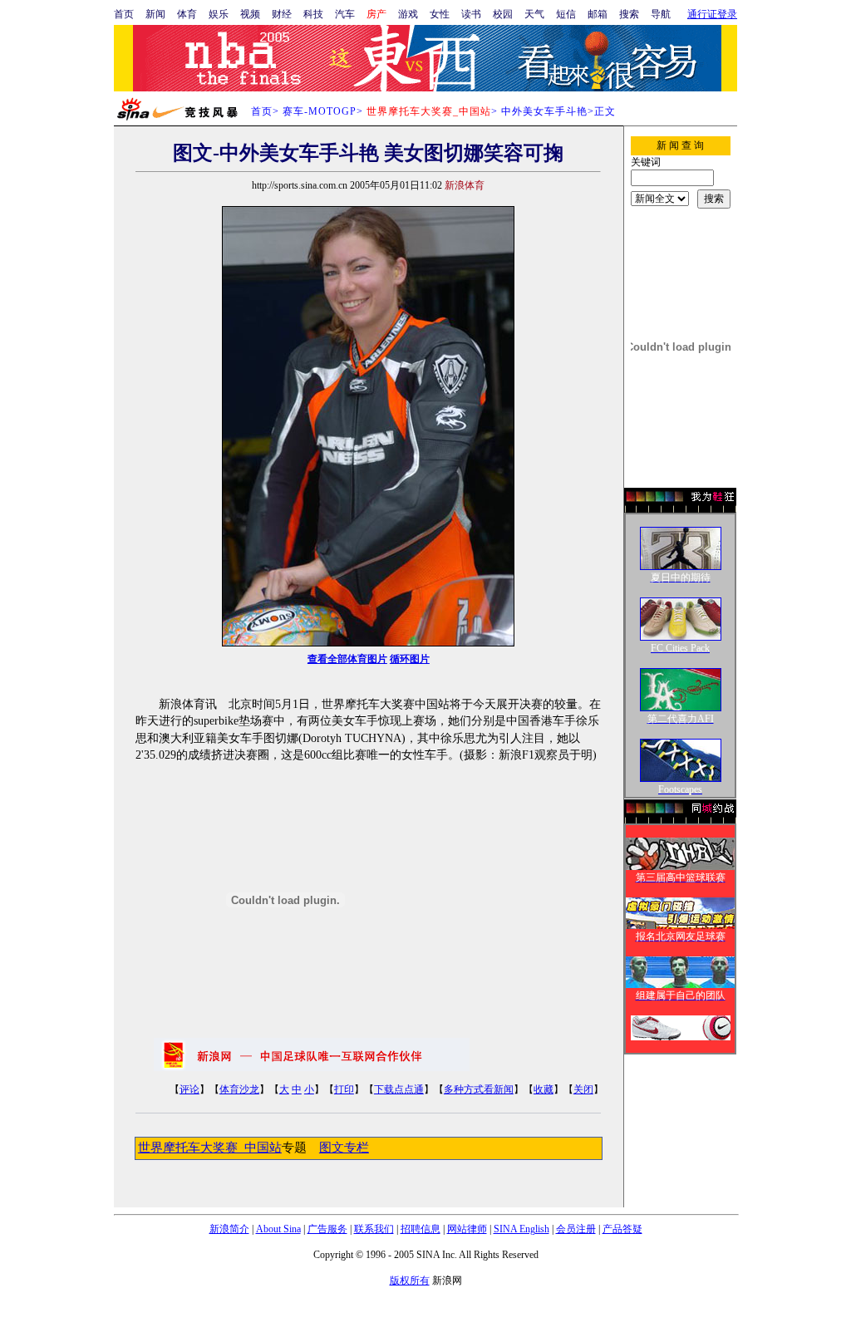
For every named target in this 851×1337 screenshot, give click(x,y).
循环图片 (410, 659)
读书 (471, 14)
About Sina (278, 1229)
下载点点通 (399, 1089)
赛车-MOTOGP (320, 111)
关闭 (583, 1089)
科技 (313, 14)
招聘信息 (420, 1229)
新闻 (155, 14)
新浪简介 (229, 1229)
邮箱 (598, 14)
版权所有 (410, 1280)
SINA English (521, 1229)
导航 (661, 14)
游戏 (408, 14)
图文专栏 (344, 1147)
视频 (250, 14)
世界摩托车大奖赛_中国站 (210, 1147)
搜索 (629, 14)
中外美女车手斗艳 (544, 111)
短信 (566, 14)
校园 (503, 14)
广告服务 (327, 1229)
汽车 (345, 14)
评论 (189, 1089)
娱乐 (219, 14)
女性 (440, 14)
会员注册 (576, 1229)
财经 (282, 14)
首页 (124, 14)
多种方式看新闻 (479, 1089)
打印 (344, 1089)
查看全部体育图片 (347, 659)
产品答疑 (622, 1229)
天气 (534, 14)
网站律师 (467, 1229)
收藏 (543, 1089)
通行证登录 (712, 14)
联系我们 (374, 1229)
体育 (187, 14)
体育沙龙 (239, 1089)
